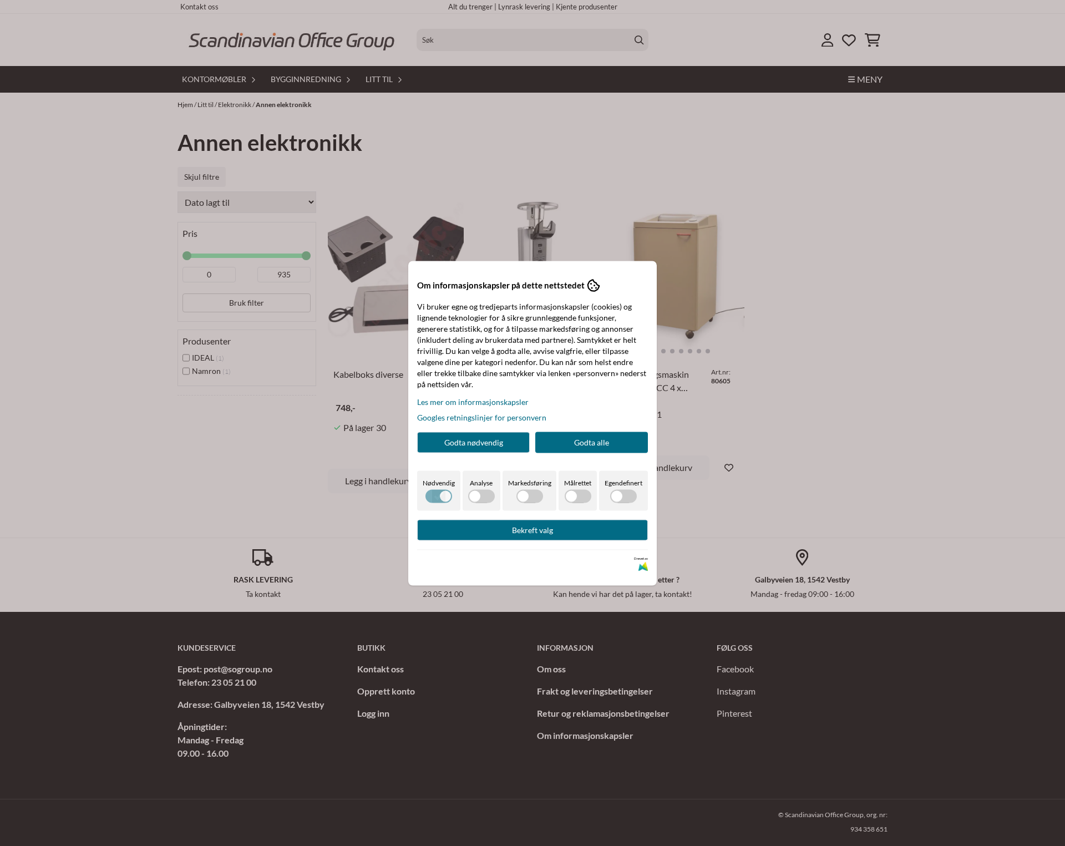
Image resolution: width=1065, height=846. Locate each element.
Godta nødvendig (473, 442)
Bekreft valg (532, 529)
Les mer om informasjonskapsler (473, 401)
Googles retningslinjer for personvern (481, 417)
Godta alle (591, 442)
